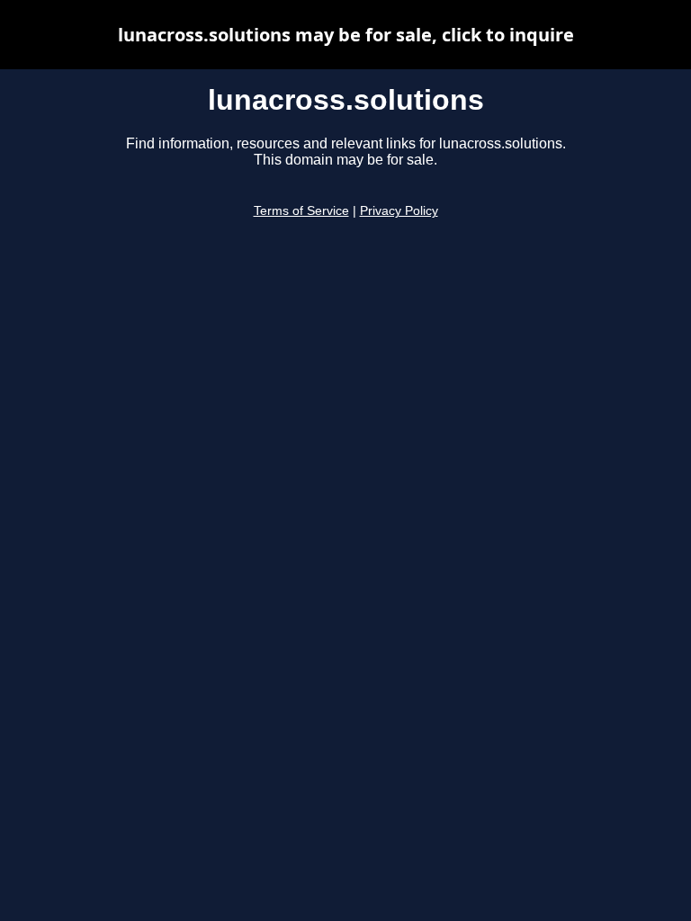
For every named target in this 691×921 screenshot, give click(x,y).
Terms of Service (301, 211)
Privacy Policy (399, 211)
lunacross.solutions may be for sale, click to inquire (346, 34)
